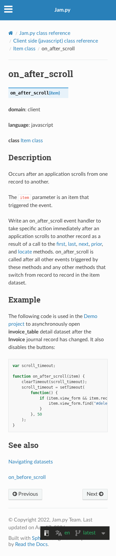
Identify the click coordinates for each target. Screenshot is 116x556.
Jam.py (62, 10)
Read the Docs (31, 544)
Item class (24, 48)
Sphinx (39, 538)
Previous (27, 494)
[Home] (10, 33)
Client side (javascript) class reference (55, 41)
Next (93, 494)
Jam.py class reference (44, 33)
